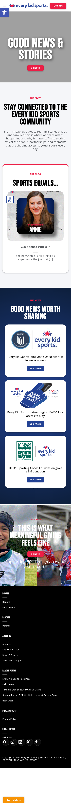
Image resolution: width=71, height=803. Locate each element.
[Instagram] (13, 742)
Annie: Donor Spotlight (35, 247)
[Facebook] (5, 742)
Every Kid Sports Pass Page (16, 678)
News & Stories (10, 655)
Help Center (8, 684)
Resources (7, 700)
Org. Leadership (10, 649)
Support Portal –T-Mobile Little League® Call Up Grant (29, 695)
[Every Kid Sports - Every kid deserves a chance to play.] (28, 5)
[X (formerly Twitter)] (29, 742)
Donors (6, 601)
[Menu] (4, 6)
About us (7, 644)
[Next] (61, 229)
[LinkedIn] (21, 742)
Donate (58, 5)
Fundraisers (8, 607)
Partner (6, 625)
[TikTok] (37, 742)
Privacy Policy (9, 719)
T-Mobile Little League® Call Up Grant (21, 689)
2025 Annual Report (12, 660)
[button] (4, 12)
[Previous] (9, 229)
